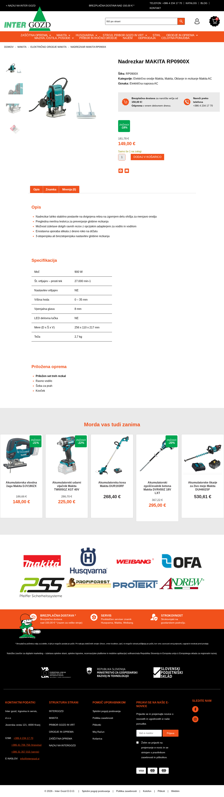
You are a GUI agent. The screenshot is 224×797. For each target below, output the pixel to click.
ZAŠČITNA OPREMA (34, 35)
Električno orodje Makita (48, 46)
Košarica (97, 738)
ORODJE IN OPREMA (180, 35)
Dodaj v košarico (147, 156)
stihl (157, 35)
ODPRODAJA (147, 38)
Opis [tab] (36, 189)
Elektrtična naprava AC (144, 83)
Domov (8, 46)
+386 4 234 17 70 (203, 105)
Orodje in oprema (61, 731)
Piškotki (97, 724)
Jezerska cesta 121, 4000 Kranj (22, 724)
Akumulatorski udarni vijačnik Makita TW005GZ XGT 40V (66, 486)
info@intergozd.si (29, 758)
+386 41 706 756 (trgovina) (26, 744)
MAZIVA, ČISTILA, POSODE (52, 38)
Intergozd (56, 711)
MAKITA (62, 35)
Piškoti (161, 791)
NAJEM (127, 38)
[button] (120, 171)
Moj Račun (98, 731)
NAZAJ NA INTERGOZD (62, 745)
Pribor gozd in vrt (62, 724)
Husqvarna (85, 35)
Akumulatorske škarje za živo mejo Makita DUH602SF (202, 486)
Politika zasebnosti (103, 718)
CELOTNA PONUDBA (175, 38)
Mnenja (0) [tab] (69, 189)
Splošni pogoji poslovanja (107, 711)
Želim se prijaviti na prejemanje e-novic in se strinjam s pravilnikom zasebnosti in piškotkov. (154, 750)
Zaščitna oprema (60, 738)
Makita (22, 46)
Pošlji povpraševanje (112, 511)
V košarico (21, 511)
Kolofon (147, 791)
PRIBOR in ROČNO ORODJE (98, 38)
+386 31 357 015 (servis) (25, 751)
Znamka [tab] (51, 189)
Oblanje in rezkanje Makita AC (193, 78)
